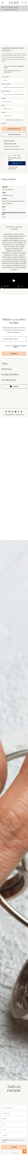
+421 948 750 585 (13, 167)
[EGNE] (14, 3)
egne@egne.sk (12, 169)
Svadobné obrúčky (13, 7)
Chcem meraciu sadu (10, 143)
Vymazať (4, 123)
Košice (5, 68)
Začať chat (15, 163)
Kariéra (14, 386)
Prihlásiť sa (14, 354)
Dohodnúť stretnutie (14, 134)
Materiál (4, 98)
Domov (4, 7)
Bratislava (21, 66)
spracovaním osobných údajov (19, 346)
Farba (3, 105)
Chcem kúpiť (5, 77)
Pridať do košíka (13, 129)
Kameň (4, 112)
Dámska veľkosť (6, 84)
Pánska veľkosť (6, 91)
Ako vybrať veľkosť (9, 140)
